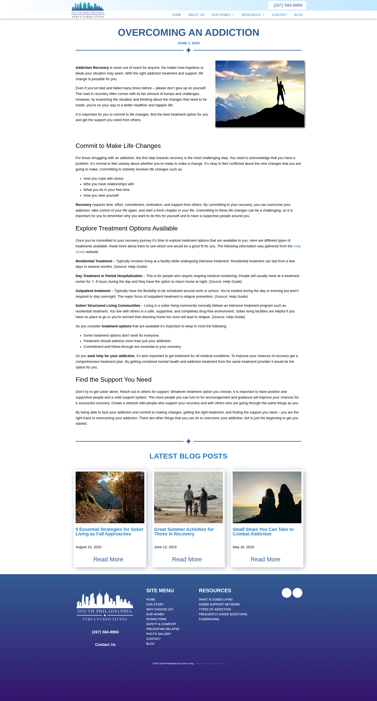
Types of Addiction (215, 609)
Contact (279, 15)
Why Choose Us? (159, 609)
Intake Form (156, 619)
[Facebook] (287, 593)
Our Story (155, 604)
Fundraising (209, 619)
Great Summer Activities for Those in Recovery (184, 531)
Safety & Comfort (161, 624)
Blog (298, 15)
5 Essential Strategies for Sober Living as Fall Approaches (110, 531)
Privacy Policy (202, 663)
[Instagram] (297, 593)
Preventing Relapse (162, 629)
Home (176, 15)
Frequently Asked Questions (223, 614)
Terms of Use (218, 663)
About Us (196, 15)
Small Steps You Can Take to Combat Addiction (263, 531)
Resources (251, 15)
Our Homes (221, 15)
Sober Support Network (219, 604)
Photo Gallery (158, 634)
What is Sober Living (216, 599)
